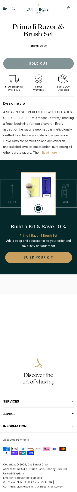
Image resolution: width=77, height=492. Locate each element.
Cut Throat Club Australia (18, 486)
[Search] (14, 8)
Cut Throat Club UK (14, 482)
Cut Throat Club (38, 464)
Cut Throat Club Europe (49, 486)
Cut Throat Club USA (40, 482)
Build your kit (38, 257)
